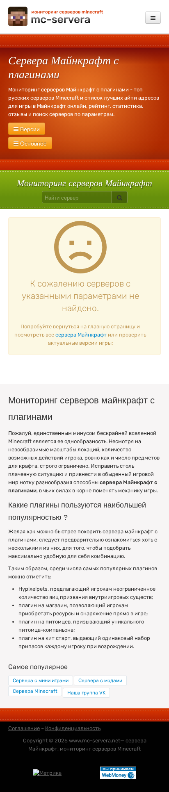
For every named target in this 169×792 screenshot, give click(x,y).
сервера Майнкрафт (81, 335)
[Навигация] (153, 17)
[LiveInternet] (81, 772)
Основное (32, 143)
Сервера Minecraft (35, 691)
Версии (29, 129)
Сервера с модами (100, 680)
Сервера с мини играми (41, 680)
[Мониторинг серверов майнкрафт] (55, 16)
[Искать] (120, 197)
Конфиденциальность (72, 728)
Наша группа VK (86, 693)
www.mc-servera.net (94, 740)
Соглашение (24, 728)
